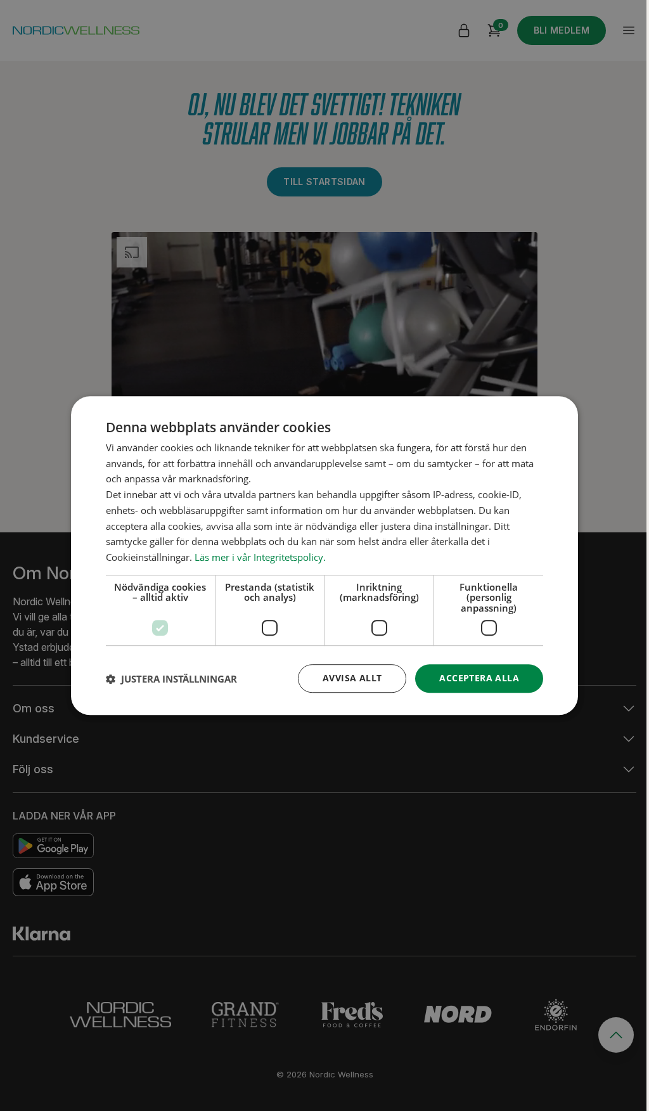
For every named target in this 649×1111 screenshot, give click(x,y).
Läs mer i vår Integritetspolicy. (260, 557)
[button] (171, 679)
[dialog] (324, 556)
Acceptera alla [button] (479, 678)
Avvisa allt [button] (352, 678)
